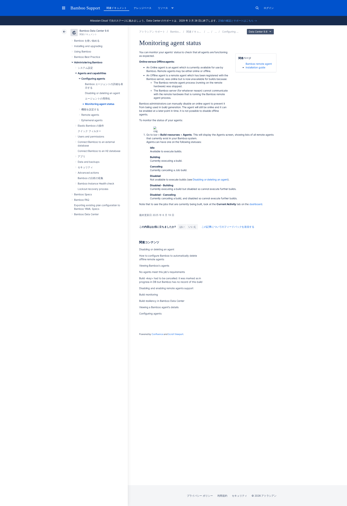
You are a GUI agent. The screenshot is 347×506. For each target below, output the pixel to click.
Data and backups (88, 161)
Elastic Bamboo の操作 (91, 125)
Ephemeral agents (91, 120)
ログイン (269, 7)
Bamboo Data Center (86, 214)
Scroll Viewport (175, 334)
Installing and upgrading (88, 46)
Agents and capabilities (92, 73)
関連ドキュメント (116, 7)
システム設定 (85, 67)
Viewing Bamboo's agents (154, 265)
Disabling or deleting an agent (102, 93)
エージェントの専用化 (97, 98)
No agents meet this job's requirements (162, 271)
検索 (257, 8)
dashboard (255, 204)
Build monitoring (148, 294)
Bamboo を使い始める (87, 40)
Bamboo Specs (83, 194)
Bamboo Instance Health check (96, 183)
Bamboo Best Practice (87, 56)
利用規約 (222, 495)
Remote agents (90, 114)
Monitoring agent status (99, 103)
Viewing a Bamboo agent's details (159, 307)
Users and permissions (91, 136)
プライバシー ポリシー (200, 495)
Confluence (157, 334)
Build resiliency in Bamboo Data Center (161, 300)
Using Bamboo (82, 51)
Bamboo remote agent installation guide (259, 65)
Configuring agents (93, 78)
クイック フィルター (89, 131)
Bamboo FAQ (81, 199)
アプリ (81, 156)
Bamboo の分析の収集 (90, 178)
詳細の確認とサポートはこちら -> (237, 20)
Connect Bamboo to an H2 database (99, 150)
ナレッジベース (142, 7)
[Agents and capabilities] (216, 31)
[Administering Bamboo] (208, 31)
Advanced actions (88, 172)
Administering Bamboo (88, 62)
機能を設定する (90, 109)
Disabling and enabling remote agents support (166, 288)
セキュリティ (85, 167)
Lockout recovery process (93, 188)
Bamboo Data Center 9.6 (94, 30)
